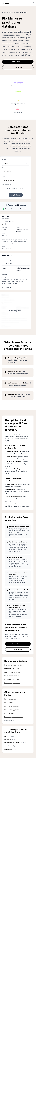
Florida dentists (9, 713)
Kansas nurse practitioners (12, 679)
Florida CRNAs (8, 702)
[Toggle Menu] (33, 2)
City (3, 168)
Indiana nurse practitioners (12, 672)
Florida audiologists (10, 699)
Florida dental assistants (11, 706)
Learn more (16, 62)
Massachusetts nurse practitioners (14, 665)
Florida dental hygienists (11, 710)
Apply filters (15, 195)
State (4, 159)
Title (3, 176)
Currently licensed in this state (14, 188)
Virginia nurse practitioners (12, 668)
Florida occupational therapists (13, 717)
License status (6, 184)
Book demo (18, 67)
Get (10, 311)
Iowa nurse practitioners (11, 676)
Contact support (18, 644)
